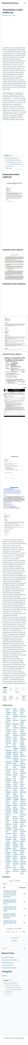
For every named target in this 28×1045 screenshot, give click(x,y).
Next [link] (23, 931)
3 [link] (19, 931)
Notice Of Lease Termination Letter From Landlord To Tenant (8, 714)
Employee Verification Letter (23, 858)
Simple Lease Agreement (23, 725)
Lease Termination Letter (8, 792)
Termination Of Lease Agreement (8, 752)
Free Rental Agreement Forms (23, 863)
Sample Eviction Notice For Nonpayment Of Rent (23, 746)
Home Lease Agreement (23, 797)
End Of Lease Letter (22, 780)
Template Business (10, 3)
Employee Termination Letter (15, 799)
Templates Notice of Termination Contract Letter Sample (9, 908)
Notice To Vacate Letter (8, 816)
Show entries (14, 880)
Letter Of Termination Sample (15, 754)
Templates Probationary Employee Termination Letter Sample (9, 915)
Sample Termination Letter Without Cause (15, 831)
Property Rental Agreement (16, 839)
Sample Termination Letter (15, 818)
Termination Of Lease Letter (8, 763)
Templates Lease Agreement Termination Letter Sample (9, 901)
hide (11, 155)
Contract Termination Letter (23, 767)
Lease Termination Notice (8, 737)
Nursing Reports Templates (9, 967)
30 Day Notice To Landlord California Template (22, 837)
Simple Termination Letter (15, 748)
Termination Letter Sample (8, 863)
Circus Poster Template (8, 957)
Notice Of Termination (8, 757)
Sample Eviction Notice (22, 852)
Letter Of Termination (15, 812)
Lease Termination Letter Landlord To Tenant (15, 784)
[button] (15, 887)
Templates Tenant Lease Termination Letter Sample (9, 922)
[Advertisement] (14, 31)
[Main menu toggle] (24, 3)
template (4, 975)
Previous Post (14, 938)
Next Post (14, 940)
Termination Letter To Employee (8, 810)
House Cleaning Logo (7, 962)
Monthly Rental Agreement (23, 786)
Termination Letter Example (8, 858)
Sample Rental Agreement (8, 822)
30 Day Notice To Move (15, 710)
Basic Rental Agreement (23, 812)
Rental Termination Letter (8, 724)
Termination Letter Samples (15, 824)
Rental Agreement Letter (16, 765)
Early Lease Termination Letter (9, 839)
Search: (5, 884)
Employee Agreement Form (16, 863)
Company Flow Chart (7, 965)
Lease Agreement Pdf (23, 792)
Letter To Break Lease (15, 776)
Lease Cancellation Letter (8, 805)
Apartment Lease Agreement (23, 807)
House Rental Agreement (23, 818)
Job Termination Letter (8, 769)
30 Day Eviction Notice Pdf (23, 731)
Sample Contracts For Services (10, 960)
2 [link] (16, 931)
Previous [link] (7, 931)
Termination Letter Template (8, 782)
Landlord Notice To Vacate (8, 844)
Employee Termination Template (16, 759)
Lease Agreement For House (16, 869)
